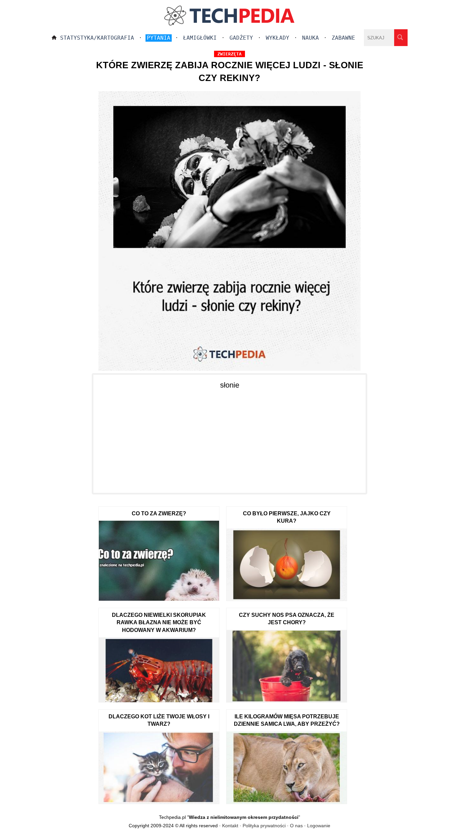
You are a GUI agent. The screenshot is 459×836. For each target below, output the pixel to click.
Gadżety (241, 38)
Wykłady (277, 38)
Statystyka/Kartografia (97, 38)
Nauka (310, 38)
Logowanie (318, 825)
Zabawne (343, 38)
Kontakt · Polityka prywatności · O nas (262, 825)
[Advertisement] (229, 437)
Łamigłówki (200, 38)
